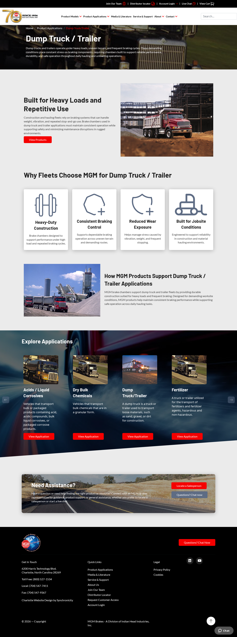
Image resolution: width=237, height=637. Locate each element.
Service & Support (143, 16)
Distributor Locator (99, 584)
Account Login (167, 3)
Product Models (70, 16)
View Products (37, 139)
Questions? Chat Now (197, 532)
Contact (170, 16)
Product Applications (94, 16)
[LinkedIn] (191, 550)
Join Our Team (114, 3)
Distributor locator (140, 3)
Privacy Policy (162, 559)
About (157, 16)
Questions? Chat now (189, 484)
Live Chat (187, 3)
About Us (93, 574)
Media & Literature (121, 16)
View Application (39, 426)
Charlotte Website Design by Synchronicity (47, 590)
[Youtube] (201, 550)
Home (29, 28)
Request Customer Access (103, 589)
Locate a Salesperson (189, 475)
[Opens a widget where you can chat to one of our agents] (224, 631)
